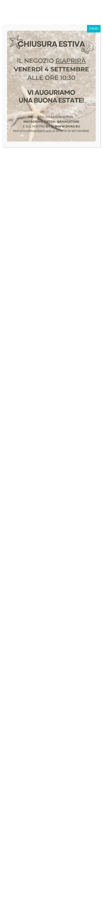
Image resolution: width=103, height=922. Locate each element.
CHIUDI (93, 28)
